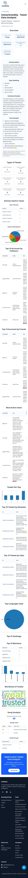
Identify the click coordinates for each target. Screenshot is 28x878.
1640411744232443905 (8, 520)
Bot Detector (18, 811)
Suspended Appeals (20, 827)
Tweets (3, 802)
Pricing (17, 845)
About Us (17, 848)
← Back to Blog (5, 11)
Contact (17, 850)
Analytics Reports (20, 818)
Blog (2, 845)
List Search (18, 824)
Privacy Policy (19, 855)
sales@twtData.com (8, 865)
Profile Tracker (19, 836)
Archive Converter (20, 807)
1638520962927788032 (8, 546)
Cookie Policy (19, 857)
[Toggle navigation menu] (25, 4)
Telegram (5, 867)
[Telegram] (24, 867)
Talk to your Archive (20, 809)
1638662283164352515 (8, 539)
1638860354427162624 (8, 531)
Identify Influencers (20, 804)
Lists (2, 805)
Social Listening (19, 838)
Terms (17, 853)
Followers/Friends (6, 800)
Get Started (14, 770)
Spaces (3, 807)
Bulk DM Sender (19, 833)
